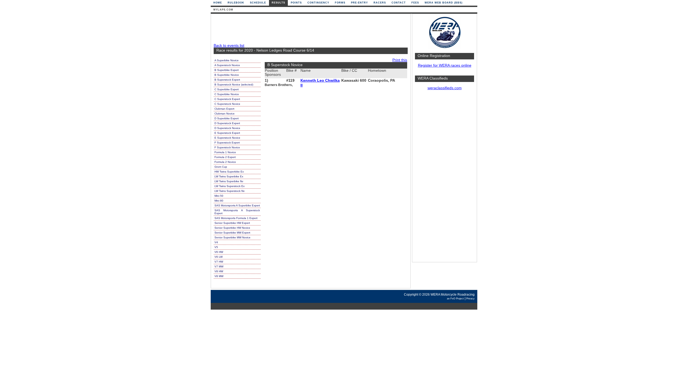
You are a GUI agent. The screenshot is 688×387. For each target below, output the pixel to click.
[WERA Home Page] (444, 47)
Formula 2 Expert (225, 157)
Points (296, 2)
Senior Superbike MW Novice (232, 237)
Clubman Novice (224, 113)
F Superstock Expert (227, 142)
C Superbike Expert (226, 89)
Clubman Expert (224, 108)
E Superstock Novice (227, 137)
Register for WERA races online (444, 65)
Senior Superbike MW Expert (232, 232)
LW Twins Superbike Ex (228, 176)
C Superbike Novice (226, 94)
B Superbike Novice (226, 74)
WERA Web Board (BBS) (444, 2)
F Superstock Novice (227, 147)
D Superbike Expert (226, 118)
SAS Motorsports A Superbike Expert (237, 205)
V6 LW (218, 256)
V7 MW (218, 266)
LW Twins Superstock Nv (229, 190)
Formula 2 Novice (225, 161)
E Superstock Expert (227, 132)
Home (217, 2)
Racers (380, 2)
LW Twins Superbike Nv (228, 181)
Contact (399, 2)
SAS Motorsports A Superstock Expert (237, 212)
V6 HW (218, 251)
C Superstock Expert (227, 99)
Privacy (470, 298)
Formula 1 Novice (225, 152)
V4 (216, 242)
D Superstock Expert (227, 123)
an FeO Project (455, 298)
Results (278, 2)
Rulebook (236, 2)
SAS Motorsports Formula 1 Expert (235, 218)
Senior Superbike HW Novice (232, 227)
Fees (415, 2)
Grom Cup (220, 166)
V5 (216, 247)
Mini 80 (218, 200)
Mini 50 (218, 195)
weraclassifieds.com (445, 88)
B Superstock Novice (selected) (233, 84)
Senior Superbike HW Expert (232, 222)
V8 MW (218, 276)
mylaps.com (223, 9)
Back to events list (229, 46)
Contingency (318, 2)
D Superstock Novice (227, 128)
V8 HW (218, 271)
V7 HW (218, 261)
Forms (340, 2)
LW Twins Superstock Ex (229, 186)
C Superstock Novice (227, 103)
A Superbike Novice (226, 60)
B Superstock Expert (227, 79)
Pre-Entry (359, 2)
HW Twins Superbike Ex (229, 171)
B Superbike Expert (226, 70)
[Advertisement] (444, 178)
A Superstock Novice (227, 65)
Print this (399, 60)
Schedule (258, 2)
